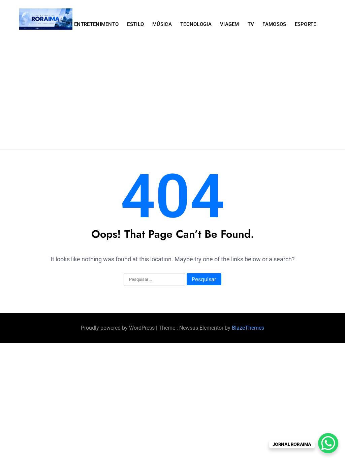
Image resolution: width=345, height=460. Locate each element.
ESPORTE (305, 24)
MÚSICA (162, 24)
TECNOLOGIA (196, 24)
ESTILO (135, 24)
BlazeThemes (248, 328)
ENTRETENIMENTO (96, 24)
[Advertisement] (172, 99)
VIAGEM (229, 24)
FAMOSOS (274, 24)
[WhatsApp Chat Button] (328, 443)
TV (251, 24)
